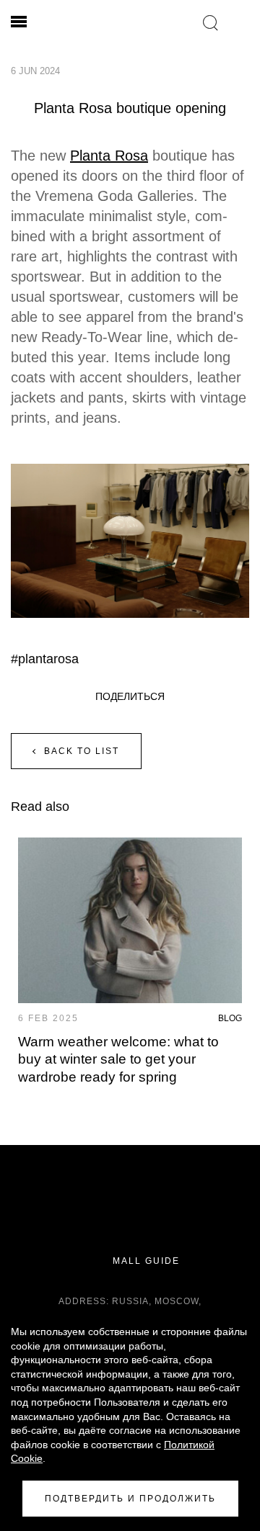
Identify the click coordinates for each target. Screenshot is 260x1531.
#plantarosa (45, 659)
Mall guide (144, 1261)
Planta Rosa (109, 155)
